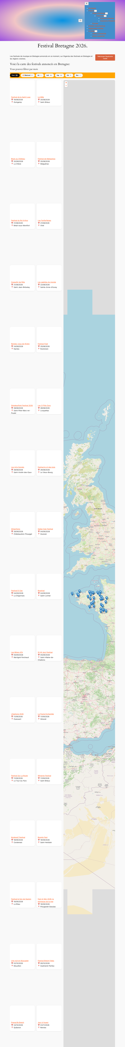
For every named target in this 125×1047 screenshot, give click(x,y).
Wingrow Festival (44, 776)
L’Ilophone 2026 (17, 714)
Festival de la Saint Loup (20, 97)
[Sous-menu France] (95, 11)
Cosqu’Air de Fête (18, 282)
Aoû (49, 75)
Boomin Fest (42, 837)
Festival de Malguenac (46, 159)
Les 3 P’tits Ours (44, 405)
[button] (89, 592)
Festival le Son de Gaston (21, 899)
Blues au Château (18, 159)
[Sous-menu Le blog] (96, 31)
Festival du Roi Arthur (19, 220)
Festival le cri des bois (46, 467)
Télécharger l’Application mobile (105, 57)
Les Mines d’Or (17, 652)
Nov (78, 75)
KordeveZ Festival (18, 837)
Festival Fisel (43, 344)
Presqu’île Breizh (17, 1022)
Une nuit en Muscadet (20, 961)
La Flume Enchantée (46, 714)
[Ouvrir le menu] (80, 20)
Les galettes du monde (47, 282)
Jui (39, 75)
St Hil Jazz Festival (45, 652)
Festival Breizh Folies (46, 961)
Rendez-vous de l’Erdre (20, 344)
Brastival (41, 591)
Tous (14, 75)
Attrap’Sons (15, 529)
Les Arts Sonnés (17, 467)
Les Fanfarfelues (44, 220)
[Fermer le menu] (87, 3)
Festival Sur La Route (19, 776)
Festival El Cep (17, 591)
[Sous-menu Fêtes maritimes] (106, 13)
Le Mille (41, 97)
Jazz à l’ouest (43, 1022)
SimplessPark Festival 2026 (22, 405)
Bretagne (92, 8)
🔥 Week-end (27, 75)
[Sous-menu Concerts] (105, 16)
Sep (59, 75)
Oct (69, 75)
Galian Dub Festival (45, 529)
